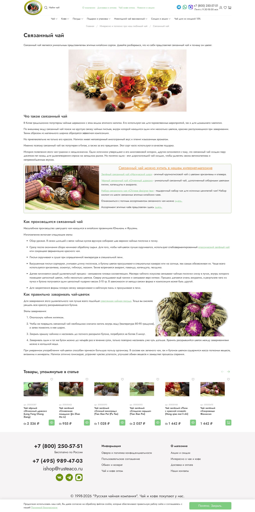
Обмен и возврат (112, 465)
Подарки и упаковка (97, 18)
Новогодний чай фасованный (129, 18)
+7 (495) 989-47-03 (57, 461)
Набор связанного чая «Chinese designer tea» (127, 191)
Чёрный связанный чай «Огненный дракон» (127, 180)
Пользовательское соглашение (121, 459)
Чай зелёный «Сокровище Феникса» (207, 411)
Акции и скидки (180, 453)
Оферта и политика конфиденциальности (127, 453)
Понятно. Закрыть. (210, 506)
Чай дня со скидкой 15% (187, 18)
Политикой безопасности (44, 507)
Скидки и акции (159, 18)
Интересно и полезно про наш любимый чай (123, 26)
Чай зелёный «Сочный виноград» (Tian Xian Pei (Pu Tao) (106, 411)
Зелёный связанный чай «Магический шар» (126, 174)
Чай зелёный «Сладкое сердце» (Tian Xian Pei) (140, 411)
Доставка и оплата (182, 465)
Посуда (76, 18)
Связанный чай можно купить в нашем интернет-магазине (165, 167)
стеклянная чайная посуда (116, 301)
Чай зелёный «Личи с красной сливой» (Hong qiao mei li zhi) (176, 411)
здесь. (178, 201)
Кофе (63, 18)
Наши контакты (180, 471)
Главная (90, 26)
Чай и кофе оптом (112, 471)
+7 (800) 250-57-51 (58, 446)
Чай (53, 18)
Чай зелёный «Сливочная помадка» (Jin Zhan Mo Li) (69, 412)
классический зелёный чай (214, 247)
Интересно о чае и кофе (186, 459)
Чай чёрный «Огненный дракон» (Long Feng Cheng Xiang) (35, 412)
